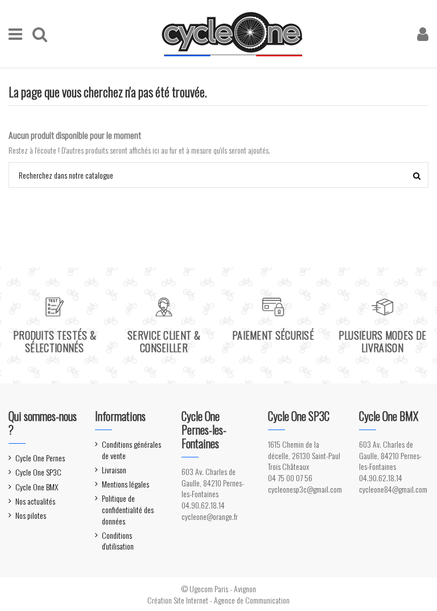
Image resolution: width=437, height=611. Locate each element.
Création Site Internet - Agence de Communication (218, 600)
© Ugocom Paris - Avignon (218, 589)
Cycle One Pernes (40, 458)
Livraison (114, 470)
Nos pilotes (30, 515)
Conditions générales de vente (131, 450)
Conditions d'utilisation (118, 541)
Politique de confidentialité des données (128, 509)
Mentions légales (125, 484)
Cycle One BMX (36, 487)
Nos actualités (35, 501)
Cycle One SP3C (38, 472)
